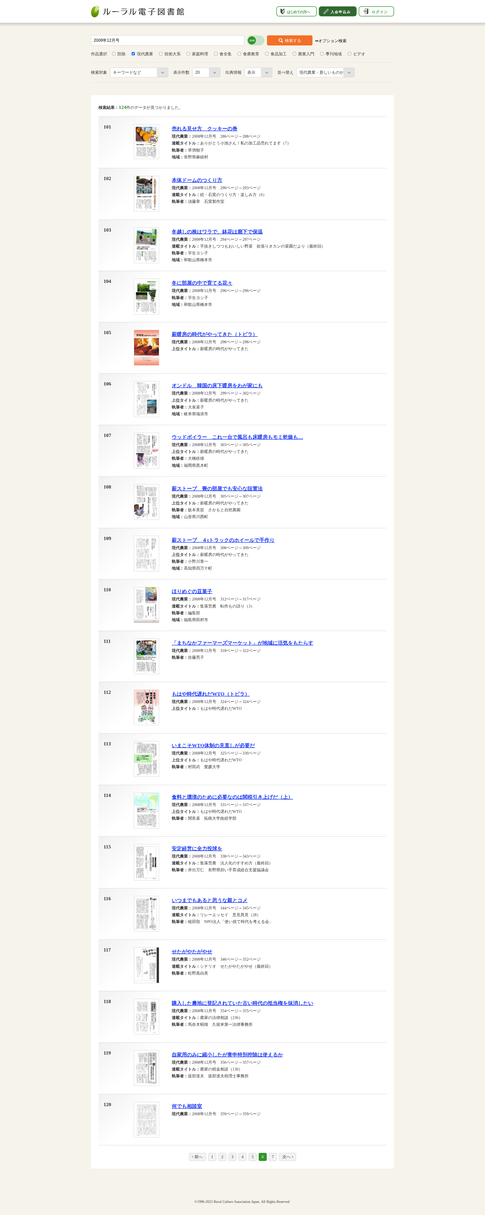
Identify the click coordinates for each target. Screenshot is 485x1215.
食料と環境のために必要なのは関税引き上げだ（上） (232, 797)
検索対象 (99, 72)
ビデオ (359, 54)
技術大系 (172, 54)
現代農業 (145, 54)
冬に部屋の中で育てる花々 (202, 283)
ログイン (380, 12)
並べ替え (286, 72)
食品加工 (279, 54)
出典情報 (234, 72)
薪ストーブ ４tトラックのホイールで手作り (223, 540)
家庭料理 (200, 54)
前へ (199, 1157)
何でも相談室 (187, 1106)
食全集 (226, 54)
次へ (286, 1157)
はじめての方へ (298, 12)
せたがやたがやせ (192, 951)
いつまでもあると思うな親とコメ (210, 900)
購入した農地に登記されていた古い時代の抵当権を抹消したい (242, 1003)
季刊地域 (334, 54)
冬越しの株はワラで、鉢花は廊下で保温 (217, 231)
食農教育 (251, 54)
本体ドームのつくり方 (197, 180)
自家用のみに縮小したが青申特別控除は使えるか (227, 1054)
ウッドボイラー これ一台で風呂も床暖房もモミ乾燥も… (237, 437)
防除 (121, 54)
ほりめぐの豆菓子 (192, 591)
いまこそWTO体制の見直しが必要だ (213, 745)
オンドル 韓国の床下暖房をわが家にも (217, 385)
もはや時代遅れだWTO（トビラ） (211, 694)
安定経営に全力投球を (197, 848)
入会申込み (341, 12)
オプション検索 (332, 41)
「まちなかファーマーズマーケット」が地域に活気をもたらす (242, 643)
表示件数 (181, 72)
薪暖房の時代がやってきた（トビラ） (215, 334)
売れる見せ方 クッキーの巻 (204, 128)
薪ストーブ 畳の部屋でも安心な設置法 (217, 488)
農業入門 (306, 54)
